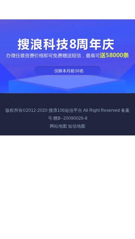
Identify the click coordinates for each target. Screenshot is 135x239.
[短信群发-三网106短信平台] (23, 8)
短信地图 (76, 126)
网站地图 (58, 126)
